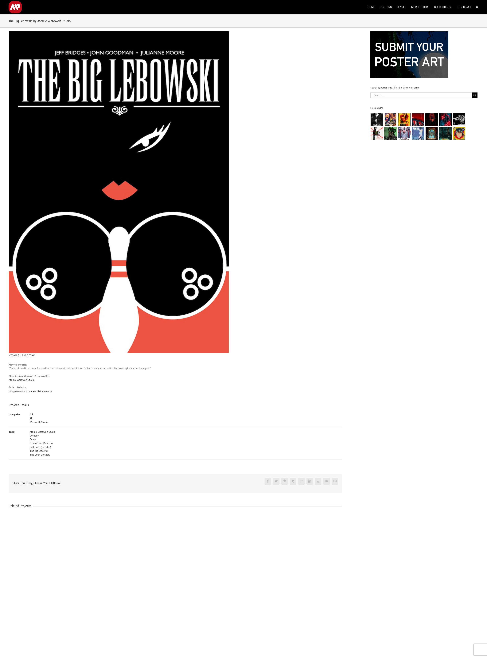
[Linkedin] (309, 481)
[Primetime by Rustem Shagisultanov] (418, 133)
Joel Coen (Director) (40, 447)
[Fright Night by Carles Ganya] (459, 120)
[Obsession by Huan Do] (418, 120)
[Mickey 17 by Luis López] (459, 133)
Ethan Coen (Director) (41, 443)
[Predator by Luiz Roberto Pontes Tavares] (390, 133)
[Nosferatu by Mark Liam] (377, 120)
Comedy (34, 435)
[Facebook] (268, 481)
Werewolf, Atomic (39, 422)
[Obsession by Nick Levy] (404, 120)
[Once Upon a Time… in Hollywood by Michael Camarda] (390, 120)
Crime (33, 439)
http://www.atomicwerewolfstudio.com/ (30, 391)
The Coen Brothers (40, 454)
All (31, 418)
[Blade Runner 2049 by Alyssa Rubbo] (445, 133)
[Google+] (301, 481)
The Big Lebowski (39, 450)
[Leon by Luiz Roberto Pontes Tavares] (377, 133)
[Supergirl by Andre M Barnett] (431, 120)
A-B (31, 414)
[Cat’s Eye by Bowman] (431, 133)
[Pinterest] (284, 481)
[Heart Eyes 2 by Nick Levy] (445, 120)
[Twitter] (276, 481)
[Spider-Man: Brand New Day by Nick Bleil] (404, 133)
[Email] (335, 481)
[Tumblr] (293, 481)
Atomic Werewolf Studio (22, 380)
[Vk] (326, 481)
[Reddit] (318, 481)
